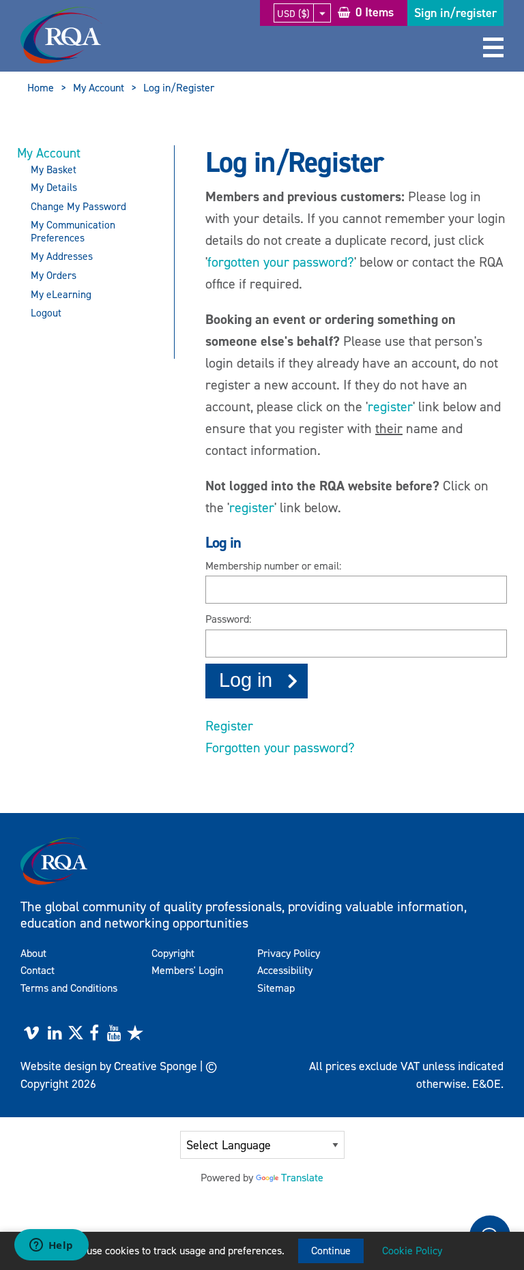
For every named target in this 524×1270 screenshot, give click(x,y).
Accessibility (284, 970)
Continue (331, 1250)
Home (40, 87)
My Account (98, 87)
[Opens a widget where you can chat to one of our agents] (51, 1246)
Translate (302, 1177)
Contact (37, 970)
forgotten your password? (280, 262)
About (33, 953)
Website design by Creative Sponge (108, 1066)
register (390, 406)
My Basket (53, 169)
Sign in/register (455, 13)
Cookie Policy (412, 1250)
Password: (228, 619)
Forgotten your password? (280, 747)
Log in (245, 680)
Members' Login (187, 970)
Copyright (172, 953)
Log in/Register (178, 87)
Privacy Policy (288, 953)
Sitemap (276, 988)
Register (229, 726)
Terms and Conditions (68, 988)
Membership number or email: (273, 566)
